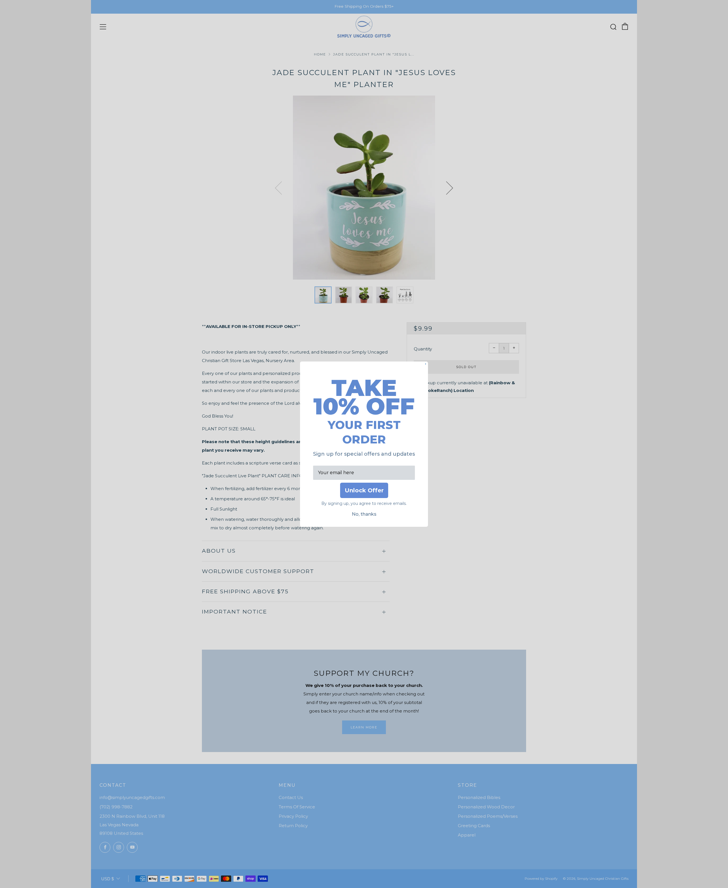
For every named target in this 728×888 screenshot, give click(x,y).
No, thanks (364, 514)
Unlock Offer (364, 490)
